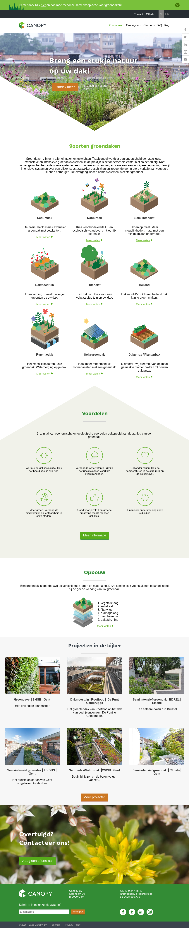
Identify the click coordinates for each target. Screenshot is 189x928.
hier (43, 5)
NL (161, 14)
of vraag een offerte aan (95, 87)
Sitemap (55, 924)
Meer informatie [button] (94, 535)
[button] (37, 861)
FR (167, 14)
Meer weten (43, 236)
